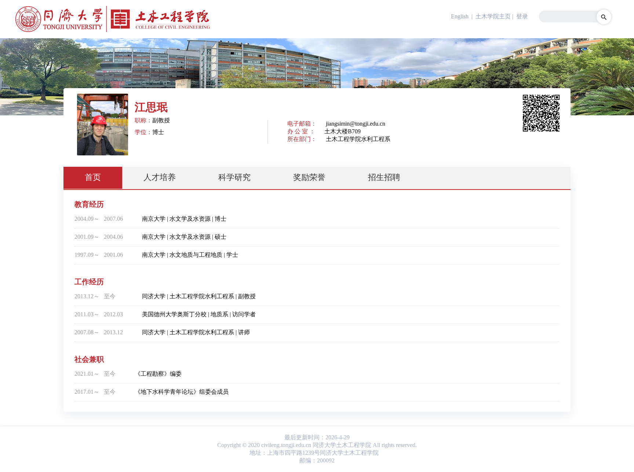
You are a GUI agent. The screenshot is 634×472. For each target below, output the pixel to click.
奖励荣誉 (309, 177)
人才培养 (159, 177)
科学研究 (234, 177)
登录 (522, 16)
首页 (93, 177)
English (460, 16)
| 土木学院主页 (490, 16)
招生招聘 (384, 177)
